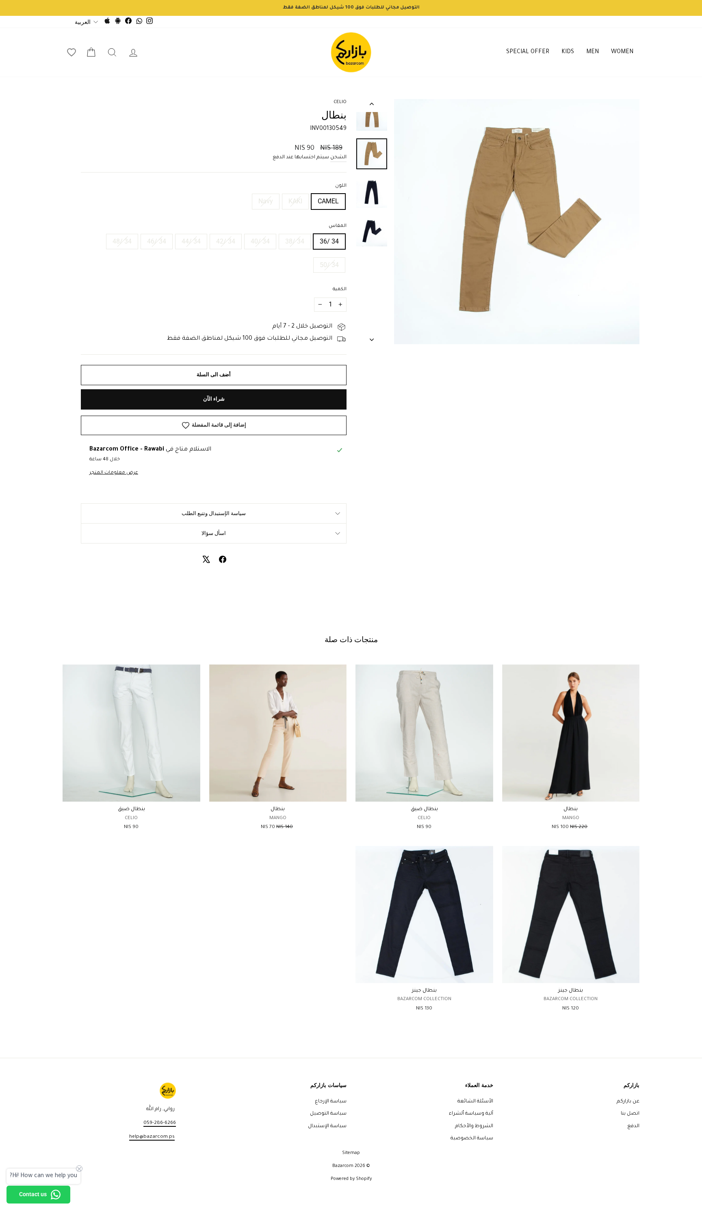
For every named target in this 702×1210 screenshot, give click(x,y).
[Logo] (351, 52)
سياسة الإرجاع (331, 1101)
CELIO (340, 102)
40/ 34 (260, 241)
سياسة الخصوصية (472, 1138)
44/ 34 (191, 241)
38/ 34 (294, 241)
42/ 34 (225, 241)
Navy (265, 201)
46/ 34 (156, 241)
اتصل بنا (630, 1114)
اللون (341, 186)
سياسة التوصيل (328, 1114)
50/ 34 (329, 265)
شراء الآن (214, 399)
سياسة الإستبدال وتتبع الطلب (214, 513)
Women (622, 52)
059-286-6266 (159, 1123)
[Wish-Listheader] (71, 52)
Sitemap (351, 1153)
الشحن (338, 157)
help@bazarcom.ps (152, 1137)
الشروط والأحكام (474, 1126)
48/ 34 (122, 241)
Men (592, 52)
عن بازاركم (628, 1101)
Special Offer (527, 52)
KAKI (295, 201)
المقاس (338, 226)
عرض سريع (570, 792)
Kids (567, 52)
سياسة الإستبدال (327, 1126)
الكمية (340, 289)
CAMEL (328, 201)
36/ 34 (329, 241)
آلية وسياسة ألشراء (471, 1114)
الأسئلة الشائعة (475, 1101)
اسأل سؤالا (214, 533)
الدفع (633, 1126)
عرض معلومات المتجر (113, 473)
